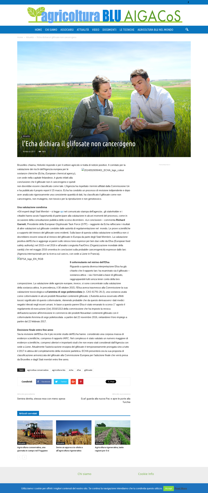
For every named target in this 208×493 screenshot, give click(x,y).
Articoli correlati (28, 413)
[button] (187, 29)
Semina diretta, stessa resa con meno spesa (41, 398)
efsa (79, 370)
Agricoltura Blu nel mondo (155, 29)
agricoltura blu (58, 370)
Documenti (109, 29)
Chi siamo (51, 29)
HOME (38, 29)
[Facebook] (188, 2)
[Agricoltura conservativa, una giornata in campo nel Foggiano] (35, 432)
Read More (181, 488)
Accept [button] (168, 488)
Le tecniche (127, 29)
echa (71, 370)
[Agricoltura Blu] (104, 15)
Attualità (83, 29)
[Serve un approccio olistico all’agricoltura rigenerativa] (73, 432)
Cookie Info (146, 474)
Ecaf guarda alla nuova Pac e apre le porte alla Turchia (105, 400)
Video (95, 29)
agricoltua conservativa (37, 370)
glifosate (88, 370)
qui (62, 211)
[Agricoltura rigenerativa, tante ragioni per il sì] (112, 432)
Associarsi (67, 29)
